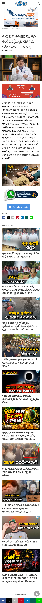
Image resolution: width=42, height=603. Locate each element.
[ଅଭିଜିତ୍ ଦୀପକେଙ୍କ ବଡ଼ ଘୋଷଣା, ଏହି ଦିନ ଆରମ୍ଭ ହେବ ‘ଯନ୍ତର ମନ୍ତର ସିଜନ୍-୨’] (21, 345)
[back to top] (37, 594)
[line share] (31, 217)
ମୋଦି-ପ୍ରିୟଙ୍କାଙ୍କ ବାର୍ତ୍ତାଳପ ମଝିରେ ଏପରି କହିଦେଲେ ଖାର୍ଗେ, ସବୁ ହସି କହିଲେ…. (20, 472)
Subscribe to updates (20, 207)
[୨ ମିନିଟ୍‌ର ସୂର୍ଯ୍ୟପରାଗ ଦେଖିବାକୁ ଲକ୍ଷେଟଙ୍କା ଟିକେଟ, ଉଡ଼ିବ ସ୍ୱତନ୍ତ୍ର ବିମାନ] (21, 381)
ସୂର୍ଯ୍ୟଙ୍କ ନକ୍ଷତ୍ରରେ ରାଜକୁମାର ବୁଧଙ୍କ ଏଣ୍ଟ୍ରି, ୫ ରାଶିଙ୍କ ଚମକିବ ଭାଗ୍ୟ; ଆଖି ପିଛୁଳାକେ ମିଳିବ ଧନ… (18, 435)
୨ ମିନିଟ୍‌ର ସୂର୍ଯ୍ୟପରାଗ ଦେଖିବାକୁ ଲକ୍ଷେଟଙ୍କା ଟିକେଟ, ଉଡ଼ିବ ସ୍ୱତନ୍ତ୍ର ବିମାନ (20, 399)
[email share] (12, 217)
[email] (15, 600)
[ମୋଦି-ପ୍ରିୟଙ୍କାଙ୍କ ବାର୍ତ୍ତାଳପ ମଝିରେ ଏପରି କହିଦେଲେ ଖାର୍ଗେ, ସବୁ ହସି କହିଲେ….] (21, 454)
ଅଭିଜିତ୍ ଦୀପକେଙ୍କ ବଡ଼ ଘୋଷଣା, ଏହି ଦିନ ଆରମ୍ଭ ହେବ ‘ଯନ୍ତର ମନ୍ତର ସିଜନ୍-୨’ (19, 362)
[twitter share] (8, 217)
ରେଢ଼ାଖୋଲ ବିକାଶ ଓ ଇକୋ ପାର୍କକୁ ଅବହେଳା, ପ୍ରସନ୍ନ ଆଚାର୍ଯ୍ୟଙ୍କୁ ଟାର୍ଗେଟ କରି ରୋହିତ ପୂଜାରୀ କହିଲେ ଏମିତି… (21, 289)
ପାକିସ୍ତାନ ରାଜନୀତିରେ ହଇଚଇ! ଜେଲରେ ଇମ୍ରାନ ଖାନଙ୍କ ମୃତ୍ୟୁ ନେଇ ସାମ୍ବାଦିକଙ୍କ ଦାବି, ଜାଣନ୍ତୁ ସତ (20, 508)
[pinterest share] (17, 217)
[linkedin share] (22, 217)
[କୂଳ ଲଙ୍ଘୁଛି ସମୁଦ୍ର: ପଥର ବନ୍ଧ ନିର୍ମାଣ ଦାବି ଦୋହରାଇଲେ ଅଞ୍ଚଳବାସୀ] (21, 239)
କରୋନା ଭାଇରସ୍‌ (16, 28)
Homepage (6, 28)
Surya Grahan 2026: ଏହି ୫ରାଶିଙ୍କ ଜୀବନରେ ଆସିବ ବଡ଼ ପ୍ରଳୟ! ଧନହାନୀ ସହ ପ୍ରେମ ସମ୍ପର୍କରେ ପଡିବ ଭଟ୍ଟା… (19, 578)
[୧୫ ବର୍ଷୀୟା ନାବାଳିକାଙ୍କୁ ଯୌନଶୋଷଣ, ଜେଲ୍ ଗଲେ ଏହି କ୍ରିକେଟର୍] (21, 527)
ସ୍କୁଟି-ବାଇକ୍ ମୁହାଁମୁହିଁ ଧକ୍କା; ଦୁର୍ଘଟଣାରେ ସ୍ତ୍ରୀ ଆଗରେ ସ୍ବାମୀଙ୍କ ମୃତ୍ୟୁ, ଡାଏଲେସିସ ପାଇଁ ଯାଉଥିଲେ (19, 326)
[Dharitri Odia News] (21, 3)
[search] (39, 3)
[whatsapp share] (26, 217)
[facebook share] (3, 217)
